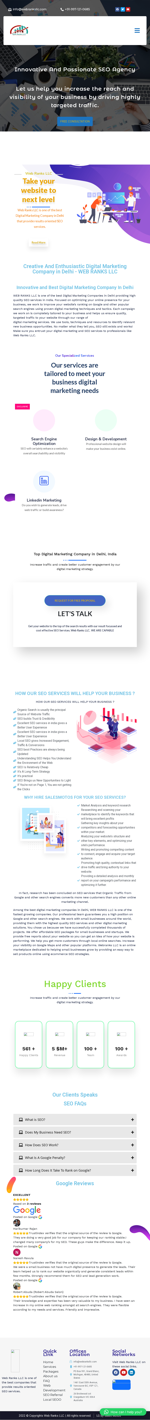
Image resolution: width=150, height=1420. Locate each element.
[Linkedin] (131, 1372)
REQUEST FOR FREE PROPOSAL (75, 600)
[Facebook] (115, 1372)
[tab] (75, 1119)
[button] (137, 31)
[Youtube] (123, 1372)
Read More (39, 242)
